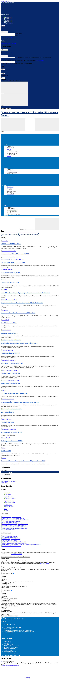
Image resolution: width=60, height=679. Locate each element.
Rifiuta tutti (13, 556)
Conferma (8, 108)
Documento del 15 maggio (11, 432)
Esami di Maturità (9, 323)
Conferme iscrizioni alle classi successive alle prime (19, 343)
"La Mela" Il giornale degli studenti (14, 393)
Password (17, 35)
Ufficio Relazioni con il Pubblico (12, 646)
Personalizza (4, 556)
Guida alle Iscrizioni (9, 333)
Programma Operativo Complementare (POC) (18, 313)
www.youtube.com (5, 590)
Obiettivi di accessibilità (9, 648)
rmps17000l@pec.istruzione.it (20, 631)
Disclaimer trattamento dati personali (10, 665)
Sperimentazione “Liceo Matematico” (15, 254)
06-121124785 (9, 628)
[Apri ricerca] (47, 124)
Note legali (6, 643)
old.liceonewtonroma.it (6, 573)
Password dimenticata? (6, 38)
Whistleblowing (8, 650)
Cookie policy (7, 641)
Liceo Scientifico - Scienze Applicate (29, 234)
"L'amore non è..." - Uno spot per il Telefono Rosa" (20, 402)
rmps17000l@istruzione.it (19, 630)
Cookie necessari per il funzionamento (10, 568)
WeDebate (6, 451)
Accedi (2, 25)
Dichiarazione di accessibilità (11, 647)
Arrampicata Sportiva (10, 383)
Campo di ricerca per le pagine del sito (10, 229)
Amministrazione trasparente (11, 653)
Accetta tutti (24, 556)
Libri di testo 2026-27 (10, 283)
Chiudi (2, 69)
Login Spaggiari (40, 60)
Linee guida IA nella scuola (12, 363)
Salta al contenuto (5, 1)
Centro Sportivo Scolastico (11, 441)
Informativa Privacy (9, 644)
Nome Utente (18, 33)
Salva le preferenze (12, 615)
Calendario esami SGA (10, 272)
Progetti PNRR (7, 422)
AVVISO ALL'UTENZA (11, 244)
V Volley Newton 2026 (10, 373)
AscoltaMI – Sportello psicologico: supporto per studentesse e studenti (25, 293)
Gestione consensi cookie (10, 651)
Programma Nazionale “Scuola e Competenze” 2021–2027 (22, 303)
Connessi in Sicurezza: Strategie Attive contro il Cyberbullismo (23, 461)
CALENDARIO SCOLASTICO (13, 262)
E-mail (17, 57)
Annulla (3, 108)
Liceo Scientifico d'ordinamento (10, 234)
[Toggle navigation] (13, 124)
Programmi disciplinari (10, 353)
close (2, 131)
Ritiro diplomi (7, 412)
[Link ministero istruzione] (7, 2)
